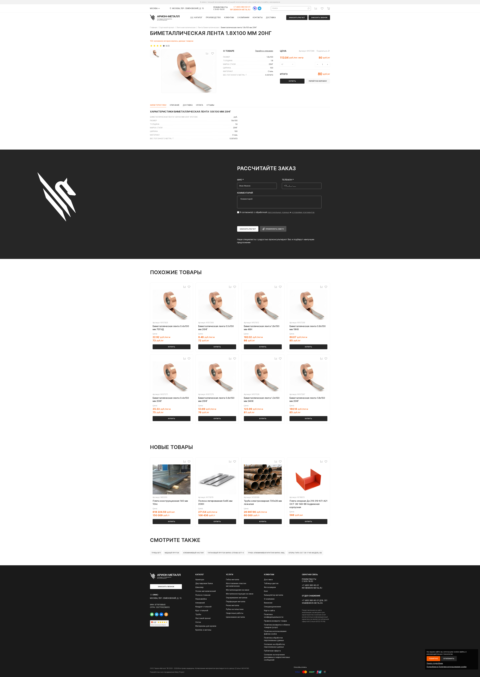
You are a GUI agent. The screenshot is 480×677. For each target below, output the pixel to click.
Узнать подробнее (435, 663)
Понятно (433, 659)
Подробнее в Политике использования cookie (446, 667)
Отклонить (448, 659)
